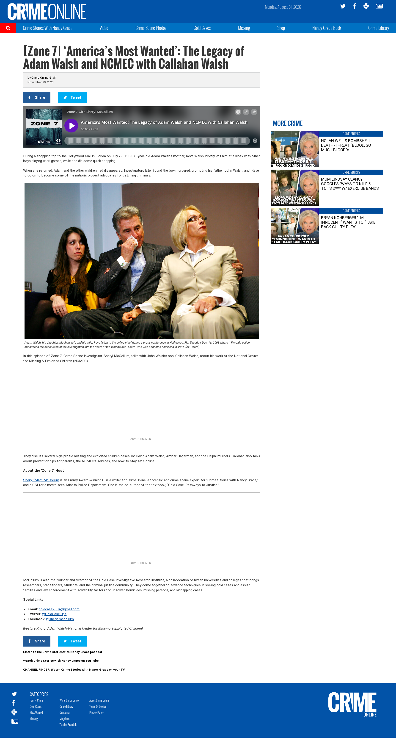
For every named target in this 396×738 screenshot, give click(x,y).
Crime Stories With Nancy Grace (47, 27)
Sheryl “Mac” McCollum (41, 480)
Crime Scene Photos (150, 27)
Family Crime (36, 700)
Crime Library (378, 27)
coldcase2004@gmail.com (59, 609)
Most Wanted (36, 712)
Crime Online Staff (43, 77)
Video (104, 27)
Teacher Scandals (68, 724)
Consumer (65, 712)
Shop (281, 27)
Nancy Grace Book (326, 27)
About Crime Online (99, 700)
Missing (244, 27)
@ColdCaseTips (54, 614)
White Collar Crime (69, 700)
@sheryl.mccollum (60, 619)
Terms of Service (97, 706)
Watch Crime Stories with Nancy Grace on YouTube (61, 660)
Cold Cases (202, 27)
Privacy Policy (96, 712)
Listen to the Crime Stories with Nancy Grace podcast (62, 652)
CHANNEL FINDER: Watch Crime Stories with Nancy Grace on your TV (74, 669)
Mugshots (64, 718)
